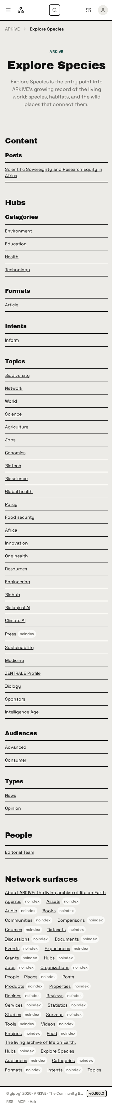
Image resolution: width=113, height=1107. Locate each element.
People (12, 977)
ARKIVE (12, 29)
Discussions (17, 939)
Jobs (10, 440)
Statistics (57, 1005)
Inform (12, 340)
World (11, 401)
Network (14, 388)
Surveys (54, 1014)
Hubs (49, 958)
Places (30, 977)
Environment (18, 231)
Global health (19, 491)
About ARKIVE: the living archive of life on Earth (55, 892)
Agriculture (16, 427)
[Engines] (20, 10)
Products (14, 986)
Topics (94, 1070)
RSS (9, 1101)
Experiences (57, 948)
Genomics (15, 453)
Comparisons (71, 920)
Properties (60, 986)
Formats (13, 1070)
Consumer (15, 760)
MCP (21, 1101)
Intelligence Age (22, 712)
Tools (10, 1024)
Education (16, 244)
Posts (68, 977)
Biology (13, 686)
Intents (54, 1070)
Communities (18, 920)
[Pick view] (88, 10)
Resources (16, 569)
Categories (63, 1060)
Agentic (13, 901)
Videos (48, 1024)
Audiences (16, 1060)
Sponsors (15, 699)
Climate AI (15, 620)
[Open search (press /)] (54, 10)
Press (10, 634)
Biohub (12, 594)
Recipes (13, 995)
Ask (33, 1101)
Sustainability (19, 647)
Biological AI (17, 607)
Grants (12, 958)
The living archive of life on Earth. (40, 1042)
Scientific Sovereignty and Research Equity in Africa (53, 172)
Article (11, 305)
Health (12, 257)
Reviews (54, 995)
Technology (17, 269)
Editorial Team (19, 852)
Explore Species (57, 1051)
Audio (11, 911)
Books (49, 911)
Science (13, 414)
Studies (13, 1014)
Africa (11, 530)
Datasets (56, 929)
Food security (20, 517)
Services (14, 1005)
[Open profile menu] (102, 10)
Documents (67, 939)
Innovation (16, 543)
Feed (52, 1033)
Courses (13, 929)
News (10, 795)
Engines (13, 1033)
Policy (11, 504)
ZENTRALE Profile (22, 673)
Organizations (54, 967)
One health (16, 556)
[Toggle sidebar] (8, 10)
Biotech (13, 465)
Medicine (14, 660)
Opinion (13, 808)
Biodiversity (17, 375)
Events (12, 948)
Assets (53, 901)
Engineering (17, 581)
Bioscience (16, 478)
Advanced (15, 747)
